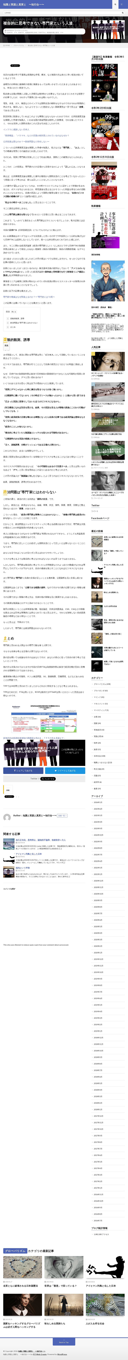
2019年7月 (98, 992)
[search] (123, 13)
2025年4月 (98, 822)
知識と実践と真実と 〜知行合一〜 (31, 1351)
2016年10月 (98, 1201)
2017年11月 (98, 1122)
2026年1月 (98, 802)
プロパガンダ (98, 498)
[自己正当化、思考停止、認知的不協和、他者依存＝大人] (8, 844)
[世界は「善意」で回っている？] (97, 555)
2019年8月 (98, 985)
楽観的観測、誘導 (15, 318)
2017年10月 (98, 1129)
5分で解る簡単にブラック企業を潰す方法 (106, 434)
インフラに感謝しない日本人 (16, 129)
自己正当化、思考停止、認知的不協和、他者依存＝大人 (41, 840)
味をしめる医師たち (111, 592)
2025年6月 (98, 809)
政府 (106, 467)
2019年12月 (98, 959)
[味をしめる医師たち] (97, 597)
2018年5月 (98, 1083)
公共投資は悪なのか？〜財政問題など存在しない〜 (26, 141)
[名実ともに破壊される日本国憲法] (97, 541)
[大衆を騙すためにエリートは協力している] (97, 652)
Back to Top (64, 1342)
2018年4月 (98, 1090)
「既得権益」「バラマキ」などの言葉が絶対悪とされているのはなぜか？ (36, 135)
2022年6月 (98, 861)
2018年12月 (98, 1037)
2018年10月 (98, 1051)
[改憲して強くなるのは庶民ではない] (97, 666)
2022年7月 (98, 855)
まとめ (11, 327)
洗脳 (95, 775)
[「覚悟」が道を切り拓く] (97, 638)
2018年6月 (98, 1077)
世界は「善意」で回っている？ (60, 1285)
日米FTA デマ (12, 32)
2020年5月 (98, 926)
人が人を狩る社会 (110, 606)
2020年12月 (98, 881)
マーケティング (100, 710)
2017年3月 (98, 1175)
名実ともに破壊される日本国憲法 (20, 1285)
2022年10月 (98, 835)
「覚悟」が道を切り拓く (113, 634)
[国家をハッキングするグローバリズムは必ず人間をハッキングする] (97, 583)
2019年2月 (98, 1024)
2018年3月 (98, 1096)
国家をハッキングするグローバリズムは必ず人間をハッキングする (113, 581)
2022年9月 (98, 841)
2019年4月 (98, 1011)
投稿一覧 (61, 816)
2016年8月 (98, 1214)
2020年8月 (98, 907)
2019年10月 (98, 972)
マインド (97, 697)
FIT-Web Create (40, 1354)
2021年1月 (98, 874)
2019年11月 (98, 966)
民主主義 (97, 769)
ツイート (94, 511)
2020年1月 (98, 953)
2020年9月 (98, 900)
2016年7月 (98, 1220)
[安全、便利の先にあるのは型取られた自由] (97, 624)
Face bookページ (100, 518)
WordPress (62, 1354)
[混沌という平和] (8, 872)
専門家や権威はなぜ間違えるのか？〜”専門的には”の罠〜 (29, 297)
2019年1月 (98, 1031)
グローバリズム (22, 30)
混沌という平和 (23, 868)
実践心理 (97, 736)
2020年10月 (98, 894)
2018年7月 (98, 1070)
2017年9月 (98, 1136)
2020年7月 (98, 913)
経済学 (96, 782)
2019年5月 (98, 1005)
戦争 (95, 743)
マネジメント (99, 704)
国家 (95, 723)
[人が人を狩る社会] (97, 610)
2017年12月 (98, 1116)
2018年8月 (98, 1064)
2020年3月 (98, 939)
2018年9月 (98, 1057)
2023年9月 (98, 828)
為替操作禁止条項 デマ (55, 32)
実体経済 (97, 730)
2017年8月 (98, 1142)
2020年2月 (98, 946)
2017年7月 (98, 1149)
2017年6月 (98, 1155)
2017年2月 (98, 1181)
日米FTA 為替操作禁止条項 (27, 32)
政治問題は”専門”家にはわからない (22, 323)
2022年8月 (98, 848)
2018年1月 (98, 1109)
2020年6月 (98, 920)
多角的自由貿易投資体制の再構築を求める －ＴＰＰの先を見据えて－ (34, 738)
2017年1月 (98, 1188)
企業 (95, 717)
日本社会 (97, 378)
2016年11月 (98, 1194)
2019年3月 (98, 1018)
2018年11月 (98, 1044)
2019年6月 (98, 998)
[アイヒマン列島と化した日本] (8, 858)
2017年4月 (98, 1168)
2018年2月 (98, 1103)
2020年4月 (98, 933)
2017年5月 (98, 1162)
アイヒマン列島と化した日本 (29, 854)
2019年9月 (98, 979)
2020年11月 (98, 887)
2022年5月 (98, 868)
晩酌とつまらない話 (102, 762)
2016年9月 (98, 1207)
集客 (95, 789)
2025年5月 (98, 815)
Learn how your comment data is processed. (51, 945)
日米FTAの (42, 32)
